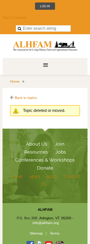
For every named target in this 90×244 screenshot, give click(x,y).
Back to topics (26, 98)
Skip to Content (14, 17)
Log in (45, 6)
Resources (36, 152)
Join (59, 144)
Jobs (60, 152)
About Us (36, 144)
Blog (52, 177)
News (35, 177)
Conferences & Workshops (45, 160)
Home (15, 81)
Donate (45, 168)
